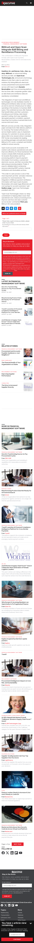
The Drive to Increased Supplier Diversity (9, 386)
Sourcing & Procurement (11, 42)
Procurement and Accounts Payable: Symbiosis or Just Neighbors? (11, 353)
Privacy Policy (21, 270)
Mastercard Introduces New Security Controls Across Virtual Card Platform (14, 828)
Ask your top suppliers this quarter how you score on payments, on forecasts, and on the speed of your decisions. (17, 764)
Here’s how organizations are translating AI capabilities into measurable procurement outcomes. (14, 462)
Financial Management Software (15, 44)
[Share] (7, 208)
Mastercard (8, 831)
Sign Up (8, 273)
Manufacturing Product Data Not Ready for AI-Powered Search (12, 299)
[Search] (26, 3)
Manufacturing (6, 488)
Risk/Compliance (7, 360)
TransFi (7, 533)
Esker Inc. (8, 606)
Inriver (7, 495)
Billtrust (7, 66)
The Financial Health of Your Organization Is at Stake (11, 363)
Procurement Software (9, 371)
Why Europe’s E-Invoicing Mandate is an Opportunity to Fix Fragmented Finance (15, 603)
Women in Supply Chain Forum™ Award (13, 715)
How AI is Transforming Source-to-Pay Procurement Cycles (11, 288)
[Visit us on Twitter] (7, 852)
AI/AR (3, 790)
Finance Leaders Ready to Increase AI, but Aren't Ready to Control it (16, 793)
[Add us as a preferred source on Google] (19, 208)
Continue (17, 939)
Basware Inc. (9, 797)
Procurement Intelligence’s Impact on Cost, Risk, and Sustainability (16, 681)
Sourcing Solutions (8, 754)
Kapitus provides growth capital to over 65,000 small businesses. (16, 646)
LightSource (9, 760)
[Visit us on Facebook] (3, 852)
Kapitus (7, 643)
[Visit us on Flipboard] (16, 852)
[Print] (3, 208)
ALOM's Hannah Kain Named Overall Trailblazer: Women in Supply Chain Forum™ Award (17, 719)
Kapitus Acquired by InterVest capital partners (14, 639)
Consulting (5, 383)
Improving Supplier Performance (8, 375)
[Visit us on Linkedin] (12, 852)
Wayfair (7, 685)
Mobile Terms (10, 270)
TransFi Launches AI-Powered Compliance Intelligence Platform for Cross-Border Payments (12, 310)
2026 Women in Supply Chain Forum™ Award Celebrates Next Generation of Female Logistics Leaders (11, 321)
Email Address (7, 249)
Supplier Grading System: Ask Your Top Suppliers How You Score (15, 757)
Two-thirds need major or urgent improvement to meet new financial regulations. (17, 799)
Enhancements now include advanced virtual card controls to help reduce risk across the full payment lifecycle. (16, 835)
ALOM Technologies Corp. (13, 723)
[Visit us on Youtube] (20, 852)
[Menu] (30, 3)
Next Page (17, 844)
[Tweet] (15, 208)
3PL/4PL (4, 563)
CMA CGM (8, 458)
